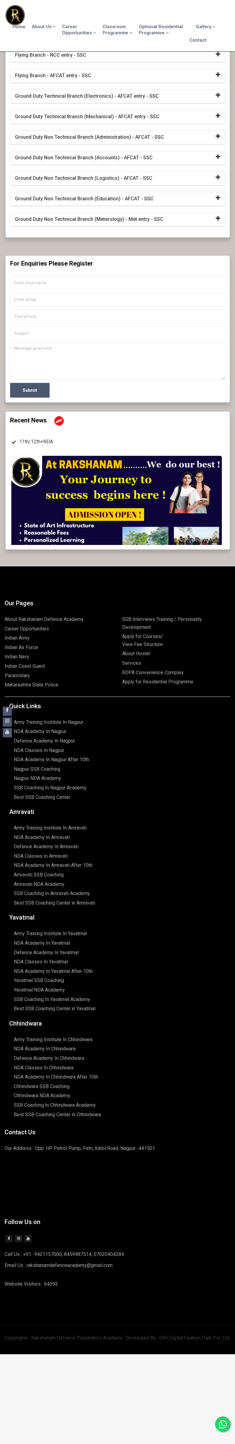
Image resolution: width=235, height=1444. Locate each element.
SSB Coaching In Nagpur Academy (50, 788)
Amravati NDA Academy (39, 884)
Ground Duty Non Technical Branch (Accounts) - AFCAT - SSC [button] (84, 158)
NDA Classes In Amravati (41, 856)
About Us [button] (42, 26)
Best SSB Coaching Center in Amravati (54, 903)
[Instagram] (18, 1238)
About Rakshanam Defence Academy (44, 619)
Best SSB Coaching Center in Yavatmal (54, 1008)
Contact (198, 40)
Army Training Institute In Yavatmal (50, 933)
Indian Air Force (21, 647)
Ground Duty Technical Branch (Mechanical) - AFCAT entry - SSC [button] (87, 116)
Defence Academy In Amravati (46, 846)
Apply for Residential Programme (157, 682)
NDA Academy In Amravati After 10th (53, 865)
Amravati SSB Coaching (39, 875)
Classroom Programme (116, 30)
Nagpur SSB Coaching (37, 769)
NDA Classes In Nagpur (39, 750)
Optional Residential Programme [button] (161, 30)
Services (131, 663)
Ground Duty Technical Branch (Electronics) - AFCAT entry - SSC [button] (87, 96)
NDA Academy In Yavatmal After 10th (53, 971)
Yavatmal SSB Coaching (39, 980)
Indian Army (17, 638)
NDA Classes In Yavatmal (41, 962)
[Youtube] (28, 1238)
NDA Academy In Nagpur (40, 731)
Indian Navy (17, 657)
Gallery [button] (204, 26)
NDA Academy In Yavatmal (42, 943)
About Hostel (136, 653)
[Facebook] (9, 1238)
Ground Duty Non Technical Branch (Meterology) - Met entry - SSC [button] (89, 219)
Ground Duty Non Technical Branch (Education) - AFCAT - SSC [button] (84, 199)
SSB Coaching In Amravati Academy (52, 893)
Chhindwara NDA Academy (42, 1095)
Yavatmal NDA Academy (39, 990)
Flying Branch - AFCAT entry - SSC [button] (53, 75)
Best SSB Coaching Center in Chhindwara (57, 1114)
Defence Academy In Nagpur (44, 741)
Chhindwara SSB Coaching (41, 1086)
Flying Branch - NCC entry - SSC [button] (50, 55)
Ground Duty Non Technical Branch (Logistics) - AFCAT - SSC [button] (83, 178)
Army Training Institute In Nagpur (48, 722)
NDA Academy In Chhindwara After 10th (56, 1077)
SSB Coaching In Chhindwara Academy (55, 1105)
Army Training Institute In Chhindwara (53, 1039)
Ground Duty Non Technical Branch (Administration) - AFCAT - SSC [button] (89, 137)
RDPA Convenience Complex (153, 672)
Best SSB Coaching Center (42, 797)
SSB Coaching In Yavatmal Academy (52, 999)
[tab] (117, 55)
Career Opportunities (77, 30)
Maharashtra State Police (31, 685)
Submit (30, 390)
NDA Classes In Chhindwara (43, 1068)
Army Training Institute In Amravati (50, 828)
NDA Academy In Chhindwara (45, 1049)
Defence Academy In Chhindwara (49, 1058)
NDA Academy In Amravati (42, 837)
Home (19, 26)
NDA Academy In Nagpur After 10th (51, 759)
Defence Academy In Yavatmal (46, 952)
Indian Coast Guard (25, 666)
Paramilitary (17, 676)
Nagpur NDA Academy (37, 778)
